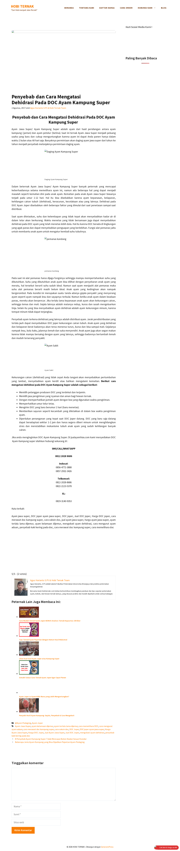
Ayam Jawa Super (23, 726)
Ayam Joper (37, 723)
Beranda (69, 8)
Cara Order (126, 8)
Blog (163, 8)
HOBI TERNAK (22, 6)
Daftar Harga (107, 8)
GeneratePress (107, 847)
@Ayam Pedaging (23, 723)
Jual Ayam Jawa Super (54, 732)
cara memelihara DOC (88, 726)
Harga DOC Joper (36, 732)
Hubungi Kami (145, 8)
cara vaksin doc (62, 729)
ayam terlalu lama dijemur (66, 726)
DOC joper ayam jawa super (92, 729)
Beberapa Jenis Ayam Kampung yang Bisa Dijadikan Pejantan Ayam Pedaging (50, 742)
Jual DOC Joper (72, 732)
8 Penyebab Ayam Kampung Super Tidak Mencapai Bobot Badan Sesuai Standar (51, 739)
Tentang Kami (86, 8)
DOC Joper (74, 729)
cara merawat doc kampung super (38, 729)
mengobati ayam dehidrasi (92, 732)
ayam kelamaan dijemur (42, 726)
